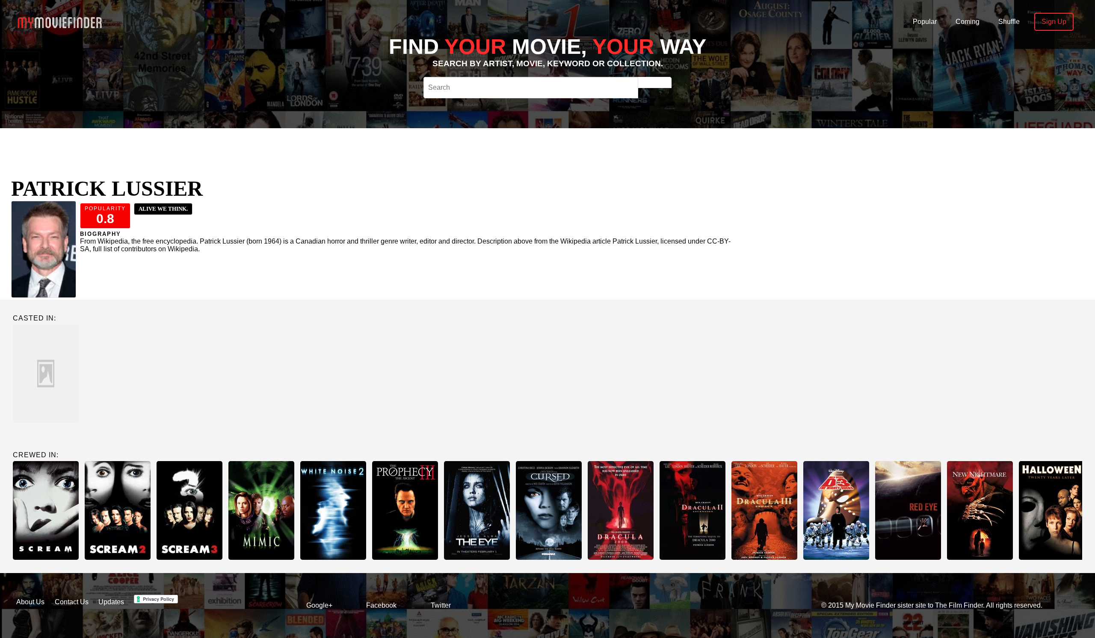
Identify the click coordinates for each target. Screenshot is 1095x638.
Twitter (441, 605)
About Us (30, 602)
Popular (925, 21)
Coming (968, 21)
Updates (111, 602)
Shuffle (1009, 21)
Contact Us (72, 602)
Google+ (319, 605)
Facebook (381, 605)
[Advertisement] (374, 147)
